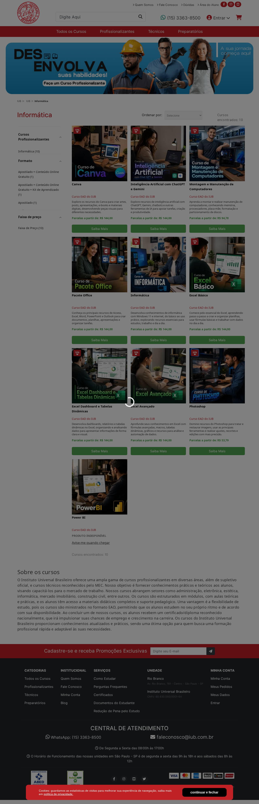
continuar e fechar (204, 792)
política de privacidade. (58, 794)
